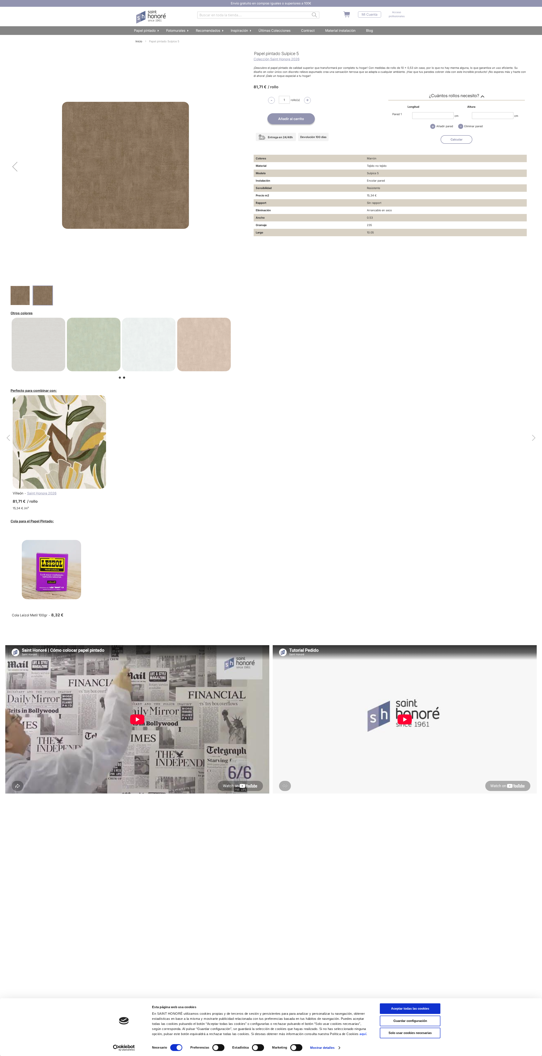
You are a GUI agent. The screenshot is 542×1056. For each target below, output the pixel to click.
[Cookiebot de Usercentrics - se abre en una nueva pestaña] (123, 1048)
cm (456, 115)
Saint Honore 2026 (42, 493)
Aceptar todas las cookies (410, 1008)
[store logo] (151, 17)
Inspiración (239, 30)
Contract (308, 30)
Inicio (139, 41)
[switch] (218, 1048)
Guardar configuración (410, 1021)
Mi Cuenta (369, 14)
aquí (362, 1034)
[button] (14, 166)
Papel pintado (145, 30)
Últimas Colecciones (274, 30)
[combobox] (258, 15)
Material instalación (340, 30)
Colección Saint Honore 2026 (277, 59)
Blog (369, 30)
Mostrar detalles (322, 1047)
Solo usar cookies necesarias (410, 1033)
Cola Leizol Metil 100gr (29, 615)
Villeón (18, 493)
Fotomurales (175, 30)
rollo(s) (295, 100)
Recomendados (208, 30)
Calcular (457, 139)
